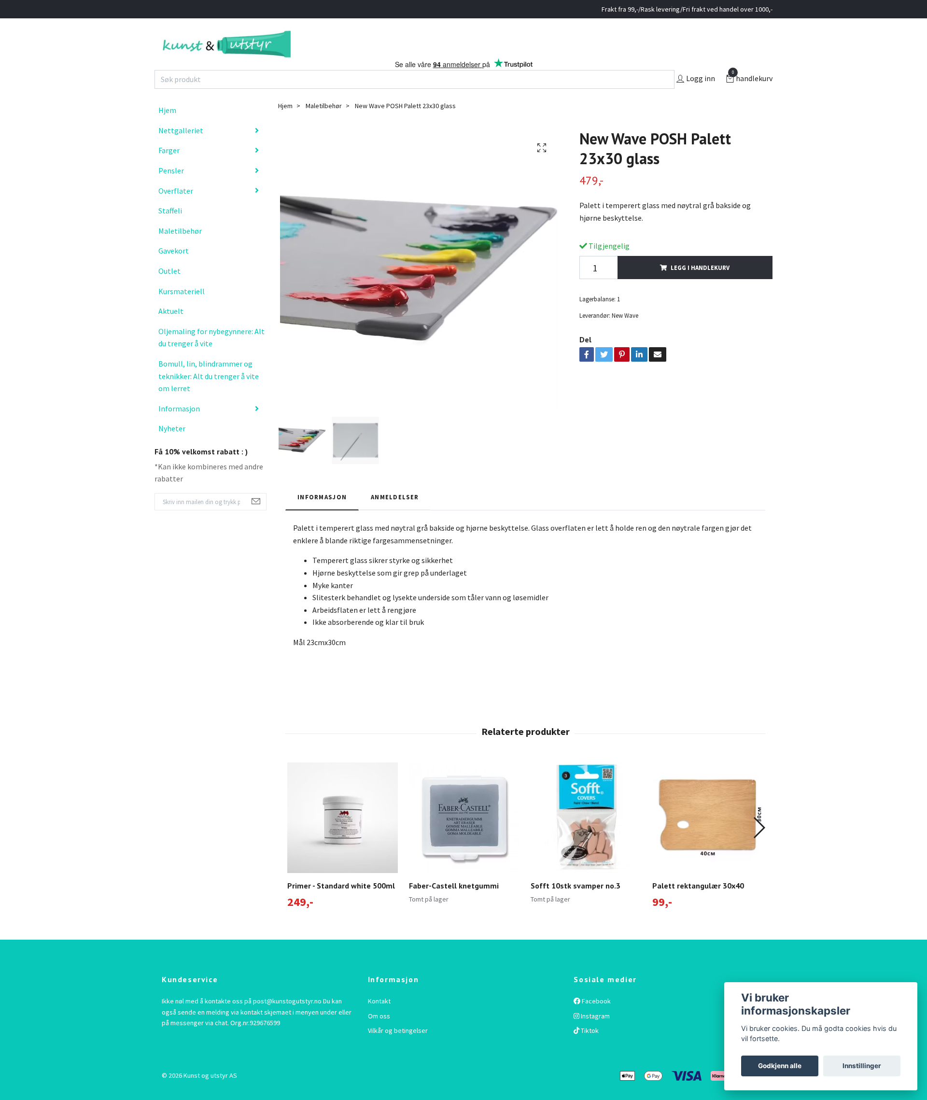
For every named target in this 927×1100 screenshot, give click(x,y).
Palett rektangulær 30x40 (698, 906)
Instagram (594, 1036)
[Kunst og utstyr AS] (278, 54)
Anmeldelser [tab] (395, 517)
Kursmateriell (181, 311)
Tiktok (589, 1050)
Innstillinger (862, 1066)
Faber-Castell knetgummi (454, 906)
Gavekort (173, 271)
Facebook (595, 1021)
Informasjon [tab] (322, 517)
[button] (758, 848)
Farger (169, 170)
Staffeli (170, 231)
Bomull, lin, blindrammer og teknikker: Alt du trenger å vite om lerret (208, 396)
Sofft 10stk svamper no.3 (575, 906)
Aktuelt (170, 331)
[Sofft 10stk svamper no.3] (586, 838)
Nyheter (171, 448)
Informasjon (179, 428)
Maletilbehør (180, 251)
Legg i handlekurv (700, 288)
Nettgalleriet (180, 150)
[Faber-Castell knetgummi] (464, 838)
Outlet (169, 291)
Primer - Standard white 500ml (341, 906)
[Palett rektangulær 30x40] (707, 838)
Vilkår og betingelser (398, 1050)
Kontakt (379, 1021)
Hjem (167, 130)
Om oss (379, 1036)
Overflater (175, 210)
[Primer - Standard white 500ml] (342, 838)
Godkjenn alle (779, 1066)
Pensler (171, 191)
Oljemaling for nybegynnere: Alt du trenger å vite (211, 358)
